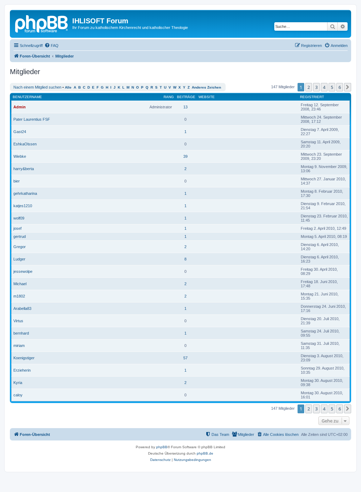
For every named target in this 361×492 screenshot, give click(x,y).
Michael (19, 284)
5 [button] (332, 87)
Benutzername (27, 97)
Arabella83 (22, 308)
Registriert (312, 97)
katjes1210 (22, 206)
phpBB (161, 447)
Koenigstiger (24, 358)
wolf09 (18, 218)
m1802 (19, 296)
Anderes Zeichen (206, 87)
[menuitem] (51, 45)
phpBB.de (205, 453)
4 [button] (324, 87)
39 (185, 156)
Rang (169, 97)
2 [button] (308, 87)
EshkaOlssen (25, 144)
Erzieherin (22, 370)
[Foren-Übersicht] (42, 23)
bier (16, 181)
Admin (19, 107)
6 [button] (339, 87)
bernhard (21, 333)
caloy (18, 395)
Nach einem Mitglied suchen (37, 87)
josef (17, 228)
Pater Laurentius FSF (31, 119)
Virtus (18, 321)
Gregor (19, 247)
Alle (68, 87)
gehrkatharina (25, 193)
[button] (347, 87)
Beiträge (186, 97)
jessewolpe (22, 271)
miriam (19, 345)
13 (185, 107)
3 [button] (316, 87)
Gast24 (19, 132)
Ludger (19, 259)
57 (185, 358)
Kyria (17, 382)
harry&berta (23, 169)
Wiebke (19, 156)
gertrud (19, 236)
